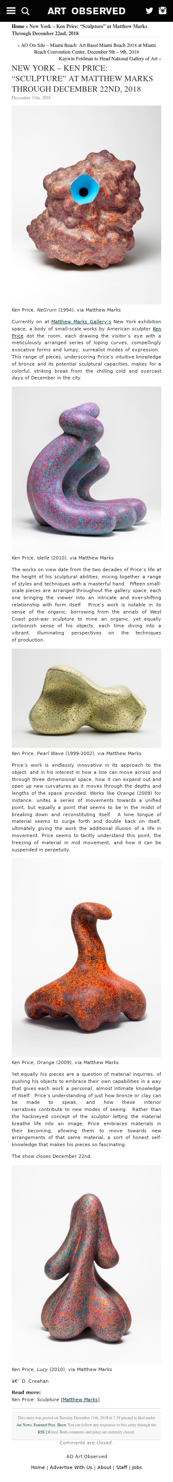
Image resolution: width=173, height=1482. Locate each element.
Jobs (137, 1467)
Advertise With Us (71, 1467)
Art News (24, 1425)
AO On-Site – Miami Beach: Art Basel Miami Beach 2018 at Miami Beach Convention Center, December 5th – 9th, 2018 (88, 48)
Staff (121, 1467)
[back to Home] (87, 11)
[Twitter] (147, 11)
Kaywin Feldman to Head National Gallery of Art (108, 58)
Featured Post (44, 1425)
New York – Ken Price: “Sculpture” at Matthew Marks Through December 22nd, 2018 (82, 78)
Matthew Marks (80, 1399)
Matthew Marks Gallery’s (81, 322)
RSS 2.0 (44, 1432)
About (104, 1467)
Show (61, 1425)
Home (18, 26)
